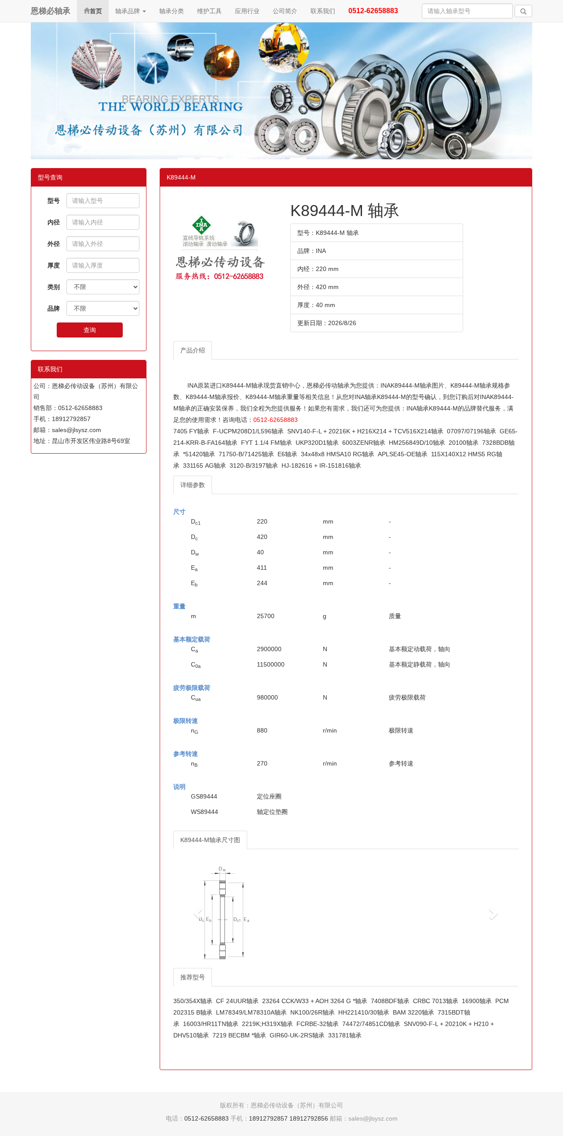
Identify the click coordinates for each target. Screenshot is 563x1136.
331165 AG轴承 (204, 465)
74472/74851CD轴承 (371, 1023)
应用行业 (247, 11)
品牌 (54, 308)
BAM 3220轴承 (413, 1012)
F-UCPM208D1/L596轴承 (248, 431)
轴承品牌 (128, 11)
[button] (199, 913)
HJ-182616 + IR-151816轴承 (321, 465)
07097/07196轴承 (471, 431)
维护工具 (209, 11)
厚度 (54, 265)
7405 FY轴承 (191, 431)
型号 (54, 200)
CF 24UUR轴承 (237, 1000)
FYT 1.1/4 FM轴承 (266, 442)
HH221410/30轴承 (363, 1012)
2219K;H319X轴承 (267, 1023)
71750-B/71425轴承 (246, 454)
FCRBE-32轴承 (317, 1023)
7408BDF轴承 (390, 1000)
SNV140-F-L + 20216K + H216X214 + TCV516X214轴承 (365, 431)
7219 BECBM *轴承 (239, 1035)
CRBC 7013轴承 (435, 1000)
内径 (54, 222)
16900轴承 (477, 1000)
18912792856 (308, 1118)
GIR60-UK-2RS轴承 (297, 1035)
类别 (54, 286)
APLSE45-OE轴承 (403, 454)
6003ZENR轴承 (363, 442)
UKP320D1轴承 (317, 442)
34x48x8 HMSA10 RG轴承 (337, 454)
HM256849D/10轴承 (417, 442)
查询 (90, 329)
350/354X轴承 (192, 1000)
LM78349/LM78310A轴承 (251, 1012)
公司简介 (285, 11)
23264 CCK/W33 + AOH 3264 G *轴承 (314, 1000)
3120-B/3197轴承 (254, 465)
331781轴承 (345, 1035)
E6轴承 (287, 454)
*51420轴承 (199, 454)
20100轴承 (464, 442)
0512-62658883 (275, 419)
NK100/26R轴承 (312, 1012)
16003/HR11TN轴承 (210, 1023)
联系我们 (323, 11)
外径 (54, 243)
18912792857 (268, 1118)
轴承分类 (171, 11)
